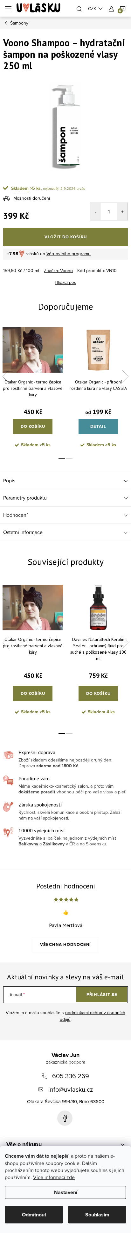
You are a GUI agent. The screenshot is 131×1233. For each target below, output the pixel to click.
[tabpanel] (33, 389)
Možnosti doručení (31, 198)
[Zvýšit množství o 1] (122, 211)
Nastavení (65, 1192)
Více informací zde (54, 1177)
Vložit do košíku (66, 237)
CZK (92, 8)
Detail (98, 426)
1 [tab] (62, 458)
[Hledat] (79, 8)
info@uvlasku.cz (70, 1089)
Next (125, 376)
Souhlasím (97, 1214)
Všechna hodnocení (65, 944)
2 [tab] (69, 458)
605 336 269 (70, 1076)
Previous (6, 376)
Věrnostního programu (68, 253)
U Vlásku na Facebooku (64, 1118)
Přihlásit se (101, 995)
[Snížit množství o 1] (95, 211)
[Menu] (8, 8)
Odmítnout (34, 1214)
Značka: (58, 270)
